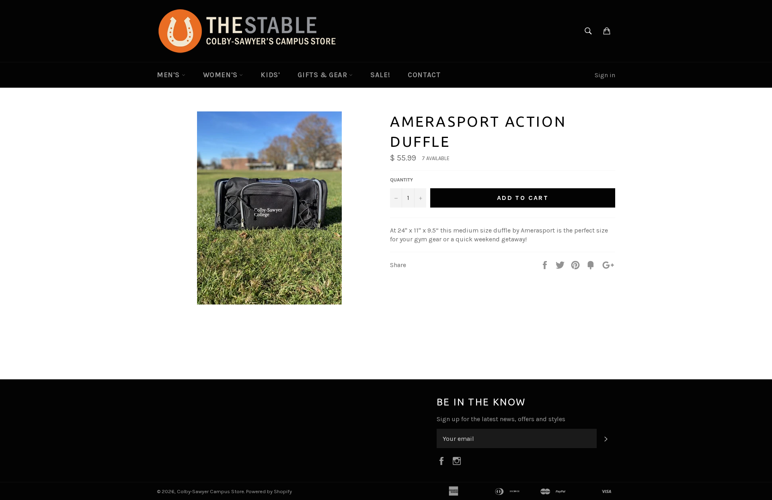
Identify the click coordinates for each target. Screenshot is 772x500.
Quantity (401, 180)
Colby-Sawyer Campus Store (210, 491)
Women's (221, 75)
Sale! (380, 75)
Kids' (270, 75)
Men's (169, 75)
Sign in (605, 75)
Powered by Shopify (269, 491)
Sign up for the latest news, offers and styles (501, 419)
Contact (424, 75)
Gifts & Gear (323, 75)
